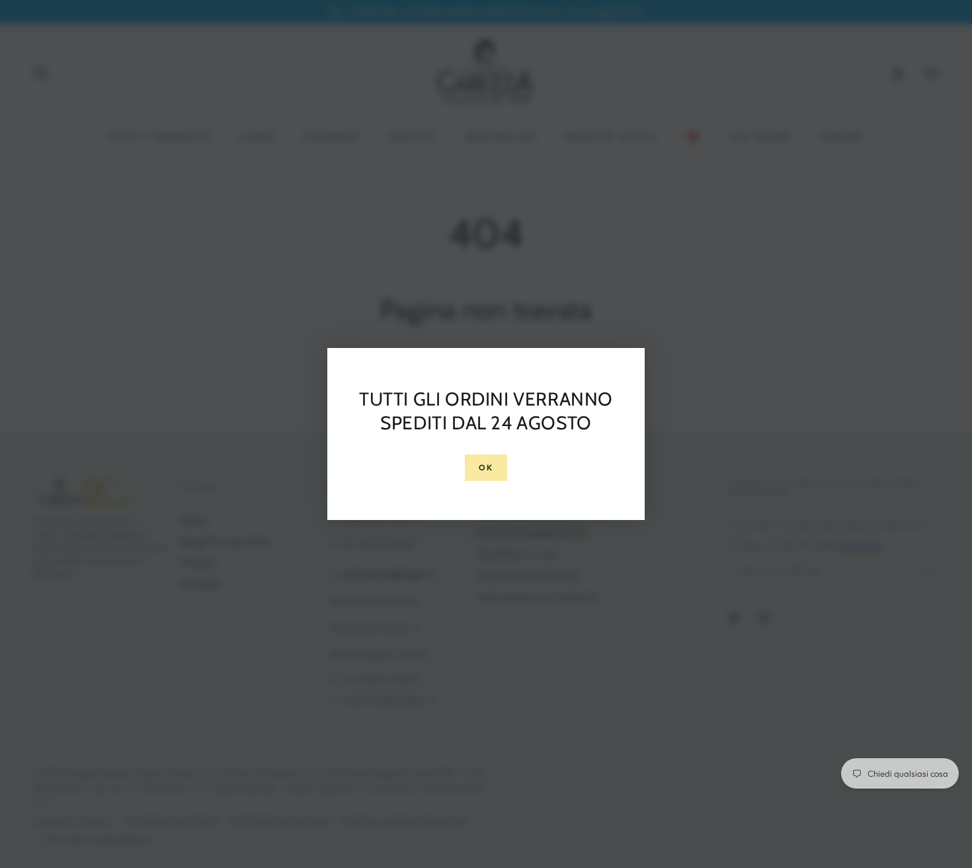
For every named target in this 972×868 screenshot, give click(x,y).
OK (486, 467)
